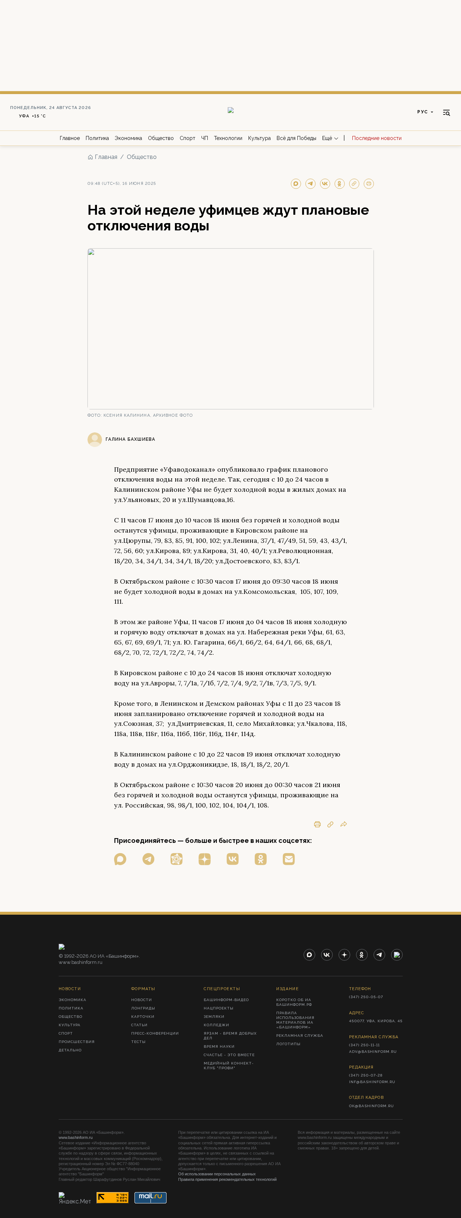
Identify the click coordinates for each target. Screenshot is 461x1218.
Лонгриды (143, 1008)
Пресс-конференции (155, 1033)
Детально (70, 1050)
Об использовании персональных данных (217, 1174)
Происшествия (77, 1042)
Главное (70, 138)
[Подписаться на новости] (289, 859)
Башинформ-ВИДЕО (226, 1000)
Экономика (128, 138)
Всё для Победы (296, 138)
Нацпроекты (219, 1008)
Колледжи (216, 1025)
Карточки (143, 1017)
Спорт (187, 138)
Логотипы (288, 1044)
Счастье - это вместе (229, 1055)
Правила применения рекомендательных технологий (227, 1179)
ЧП (204, 138)
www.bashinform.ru (76, 1137)
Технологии (228, 138)
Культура (259, 138)
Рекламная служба (299, 1036)
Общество (161, 138)
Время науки (219, 1046)
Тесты (138, 1042)
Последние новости (377, 138)
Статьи (139, 1025)
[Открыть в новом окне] (120, 859)
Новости (141, 1000)
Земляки (214, 1017)
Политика (97, 138)
